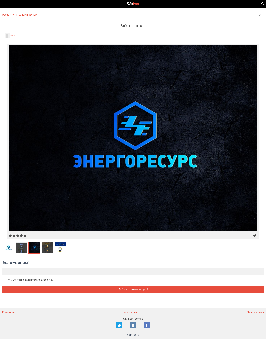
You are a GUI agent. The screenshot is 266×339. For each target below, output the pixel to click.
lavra (12, 35)
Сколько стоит (131, 312)
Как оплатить (8, 312)
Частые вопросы (255, 312)
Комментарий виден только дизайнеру (30, 279)
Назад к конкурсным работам (19, 14)
